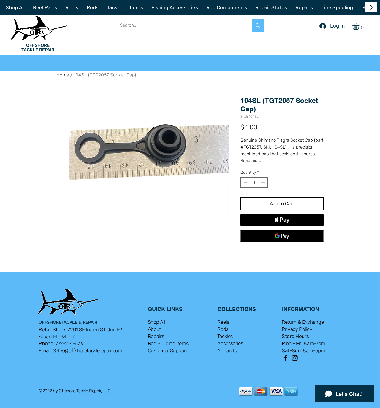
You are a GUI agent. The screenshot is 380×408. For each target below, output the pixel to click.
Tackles (225, 336)
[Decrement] (244, 183)
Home (62, 75)
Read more (250, 160)
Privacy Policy (297, 329)
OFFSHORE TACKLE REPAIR (37, 47)
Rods (222, 329)
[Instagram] (295, 358)
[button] (359, 26)
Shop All (156, 322)
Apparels (226, 350)
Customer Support (168, 350)
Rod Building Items (168, 343)
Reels (223, 322)
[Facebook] (285, 358)
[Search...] (257, 25)
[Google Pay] (282, 236)
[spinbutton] (254, 183)
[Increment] (263, 183)
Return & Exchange (303, 322)
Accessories (230, 343)
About (154, 329)
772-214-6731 (70, 343)
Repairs (156, 336)
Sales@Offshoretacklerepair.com (87, 350)
